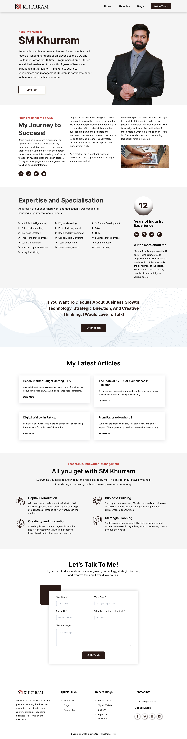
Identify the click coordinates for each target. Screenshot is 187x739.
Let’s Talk (32, 89)
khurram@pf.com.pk (147, 701)
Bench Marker (105, 700)
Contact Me (69, 710)
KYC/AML (102, 710)
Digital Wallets (105, 705)
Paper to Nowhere (102, 716)
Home (107, 6)
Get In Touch (161, 6)
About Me (124, 6)
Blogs (140, 6)
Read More (28, 397)
